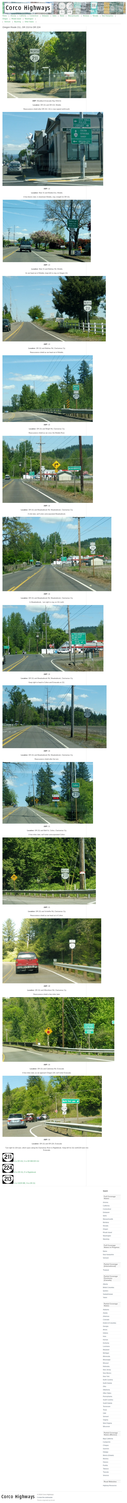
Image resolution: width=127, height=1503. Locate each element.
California (23, 16)
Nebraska (106, 1366)
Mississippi (106, 1360)
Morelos (105, 1459)
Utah (104, 1413)
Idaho (54, 16)
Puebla (105, 1465)
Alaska (105, 1313)
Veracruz (106, 1475)
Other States (29, 22)
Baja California (108, 1439)
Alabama (106, 1310)
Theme (39, 1500)
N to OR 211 (30, 1183)
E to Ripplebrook (30, 1172)
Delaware (45, 16)
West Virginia (107, 1423)
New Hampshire (108, 16)
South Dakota (107, 1403)
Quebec (105, 1291)
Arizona (13, 16)
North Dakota (107, 1383)
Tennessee (106, 1406)
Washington (29, 19)
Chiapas (106, 1445)
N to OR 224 (18, 1161)
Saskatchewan (108, 1294)
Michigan (106, 1353)
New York (106, 1376)
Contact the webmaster (45, 1497)
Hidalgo (105, 1452)
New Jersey (107, 1370)
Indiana (105, 1333)
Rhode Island (16, 19)
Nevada (96, 16)
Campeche (106, 1442)
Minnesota (106, 1356)
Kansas (105, 1340)
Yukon (105, 1297)
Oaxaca (105, 1462)
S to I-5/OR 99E (19, 1183)
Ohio (104, 1386)
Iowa (104, 1336)
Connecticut (34, 16)
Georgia (105, 1326)
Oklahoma (106, 1390)
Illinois (105, 1330)
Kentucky (106, 1343)
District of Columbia (109, 1323)
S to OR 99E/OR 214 (31, 1161)
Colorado (106, 1320)
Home (4, 16)
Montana (86, 16)
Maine (62, 16)
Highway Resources (110, 1485)
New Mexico (107, 1373)
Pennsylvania (107, 1396)
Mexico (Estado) (108, 1455)
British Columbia (108, 1287)
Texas (105, 1410)
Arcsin (53, 1500)
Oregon (5, 19)
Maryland (106, 1350)
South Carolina (108, 1400)
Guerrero (106, 1449)
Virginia (105, 1420)
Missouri (106, 1363)
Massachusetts (74, 16)
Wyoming (17, 22)
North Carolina (108, 1380)
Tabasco (106, 1469)
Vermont (7, 22)
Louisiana (106, 1346)
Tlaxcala (106, 1472)
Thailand (106, 1270)
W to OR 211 (18, 1172)
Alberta (105, 1284)
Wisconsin (106, 1426)
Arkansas (106, 1316)
